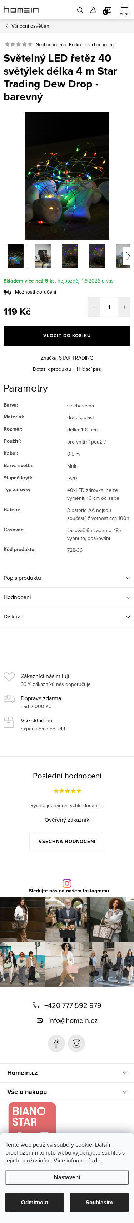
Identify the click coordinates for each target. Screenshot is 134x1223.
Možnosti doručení (35, 291)
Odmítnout (34, 1202)
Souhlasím (99, 1202)
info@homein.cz (73, 1020)
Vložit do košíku (67, 335)
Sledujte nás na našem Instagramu (69, 890)
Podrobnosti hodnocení (92, 44)
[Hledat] (80, 9)
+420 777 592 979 (72, 1005)
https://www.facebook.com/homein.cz (56, 1043)
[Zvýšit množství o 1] (124, 307)
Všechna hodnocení (67, 841)
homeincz (76, 1043)
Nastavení (67, 1177)
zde (95, 1160)
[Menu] (124, 9)
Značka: (67, 357)
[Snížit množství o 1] (94, 307)
